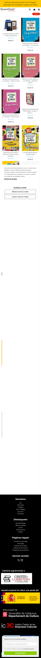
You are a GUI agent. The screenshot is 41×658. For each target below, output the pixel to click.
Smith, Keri (11, 38)
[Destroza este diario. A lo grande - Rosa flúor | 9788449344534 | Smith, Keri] (11, 101)
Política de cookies (20, 546)
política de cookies (10, 179)
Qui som (20, 511)
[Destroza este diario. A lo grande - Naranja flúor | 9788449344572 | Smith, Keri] (30, 66)
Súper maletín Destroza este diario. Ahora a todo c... (30, 111)
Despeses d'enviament (21, 550)
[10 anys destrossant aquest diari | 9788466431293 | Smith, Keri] (30, 138)
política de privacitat (28, 649)
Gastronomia (20, 530)
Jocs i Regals (20, 509)
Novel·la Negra (20, 523)
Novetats (20, 505)
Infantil (20, 532)
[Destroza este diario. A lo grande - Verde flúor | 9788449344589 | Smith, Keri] (11, 66)
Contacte (20, 514)
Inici (20, 503)
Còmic (20, 527)
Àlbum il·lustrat (20, 525)
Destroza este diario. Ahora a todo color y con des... (11, 154)
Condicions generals (20, 541)
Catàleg (20, 507)
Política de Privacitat (20, 548)
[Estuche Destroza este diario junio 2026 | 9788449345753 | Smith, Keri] (11, 25)
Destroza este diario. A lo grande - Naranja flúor (30, 80)
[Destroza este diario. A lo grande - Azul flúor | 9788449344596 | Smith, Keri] (30, 30)
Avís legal (20, 543)
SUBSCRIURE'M (20, 653)
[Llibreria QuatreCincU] (8, 9)
